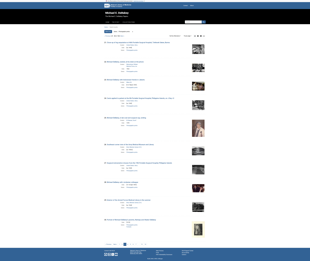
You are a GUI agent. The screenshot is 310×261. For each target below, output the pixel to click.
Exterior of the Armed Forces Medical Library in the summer (129, 200)
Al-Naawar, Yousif (131, 120)
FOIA (157, 252)
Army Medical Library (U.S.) (134, 147)
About (192, 5)
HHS (155, 258)
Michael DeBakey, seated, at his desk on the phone (125, 62)
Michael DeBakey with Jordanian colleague (122, 182)
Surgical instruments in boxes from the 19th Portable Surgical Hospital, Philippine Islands (139, 163)
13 (142, 244)
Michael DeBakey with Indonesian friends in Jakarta (126, 80)
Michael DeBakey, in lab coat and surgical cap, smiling (126, 118)
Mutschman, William (132, 64)
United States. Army (132, 45)
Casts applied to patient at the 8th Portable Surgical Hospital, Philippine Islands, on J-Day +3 (140, 98)
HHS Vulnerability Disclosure (164, 254)
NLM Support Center (187, 250)
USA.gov (160, 258)
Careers (184, 254)
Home (107, 22)
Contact (185, 5)
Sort (175, 36)
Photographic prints (131, 50)
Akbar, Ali (129, 82)
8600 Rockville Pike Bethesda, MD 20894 (136, 252)
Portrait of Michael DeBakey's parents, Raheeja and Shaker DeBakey (131, 220)
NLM (148, 258)
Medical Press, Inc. (131, 66)
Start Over (108, 31)
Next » (122, 36)
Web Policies (160, 250)
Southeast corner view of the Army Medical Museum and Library (130, 145)
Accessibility (185, 252)
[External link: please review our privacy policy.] (105, 254)
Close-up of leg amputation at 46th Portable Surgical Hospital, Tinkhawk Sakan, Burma (138, 42)
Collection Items (129, 22)
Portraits (128, 227)
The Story (115, 22)
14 (145, 244)
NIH (152, 258)
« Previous (107, 36)
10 (187, 36)
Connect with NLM (109, 250)
